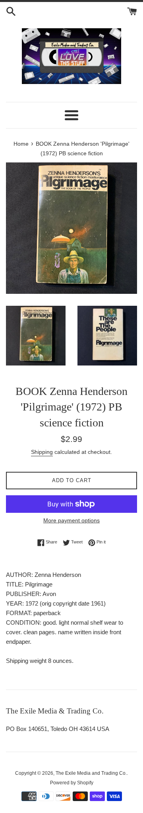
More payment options (71, 520)
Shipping (42, 452)
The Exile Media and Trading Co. (91, 773)
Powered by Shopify (71, 783)
